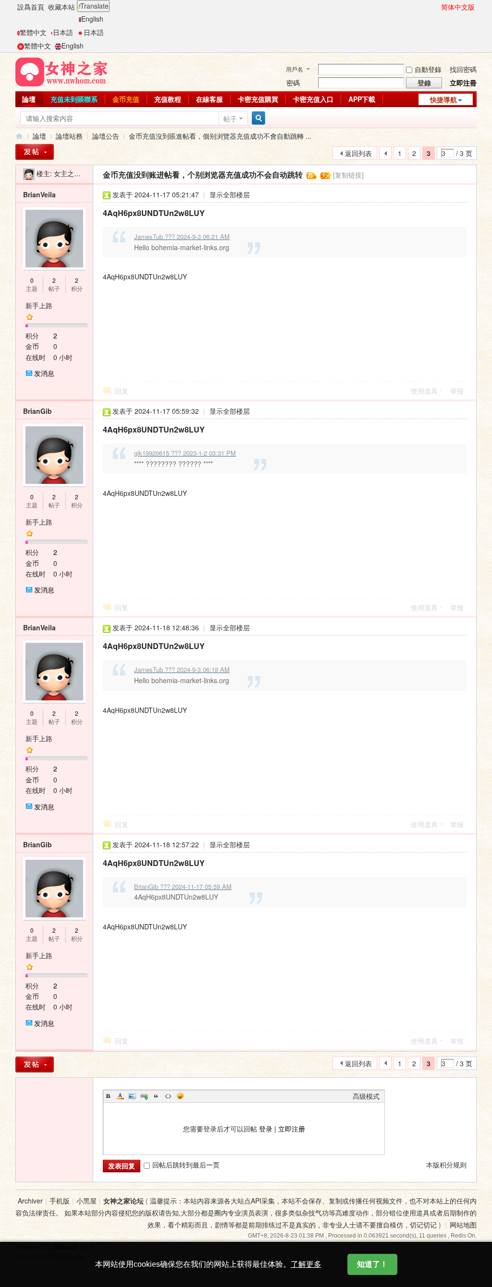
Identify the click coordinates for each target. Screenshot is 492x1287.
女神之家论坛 (123, 1200)
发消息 (44, 373)
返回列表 (358, 153)
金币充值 (125, 99)
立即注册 (291, 1128)
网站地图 (463, 1224)
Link (144, 1096)
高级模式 (366, 1096)
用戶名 (294, 69)
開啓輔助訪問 (436, 6)
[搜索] (257, 118)
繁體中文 (33, 32)
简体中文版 (458, 7)
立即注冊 (463, 82)
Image (132, 1096)
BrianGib (37, 411)
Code (168, 1096)
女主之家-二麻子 (78, 173)
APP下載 (361, 99)
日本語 (63, 32)
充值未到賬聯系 (74, 99)
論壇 (29, 99)
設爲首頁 (30, 7)
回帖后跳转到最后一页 (186, 1164)
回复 (121, 391)
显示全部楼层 (229, 194)
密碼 (293, 82)
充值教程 (167, 99)
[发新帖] (34, 152)
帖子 (230, 118)
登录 (265, 1128)
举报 (457, 391)
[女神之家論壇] (61, 71)
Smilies (180, 1096)
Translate (94, 6)
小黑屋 (86, 1200)
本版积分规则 (446, 1164)
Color (120, 1096)
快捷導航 (443, 99)
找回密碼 (463, 69)
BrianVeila (39, 194)
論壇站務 (69, 136)
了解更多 (306, 1264)
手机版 (59, 1200)
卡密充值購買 (258, 99)
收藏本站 (61, 7)
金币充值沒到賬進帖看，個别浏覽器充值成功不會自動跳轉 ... (220, 136)
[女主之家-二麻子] (29, 173)
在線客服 (209, 99)
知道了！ (372, 1264)
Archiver (30, 1200)
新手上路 (38, 305)
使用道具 (424, 391)
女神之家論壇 (19, 136)
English (92, 19)
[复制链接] (348, 175)
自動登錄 (428, 69)
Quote (156, 1096)
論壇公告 (105, 136)
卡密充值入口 (313, 99)
